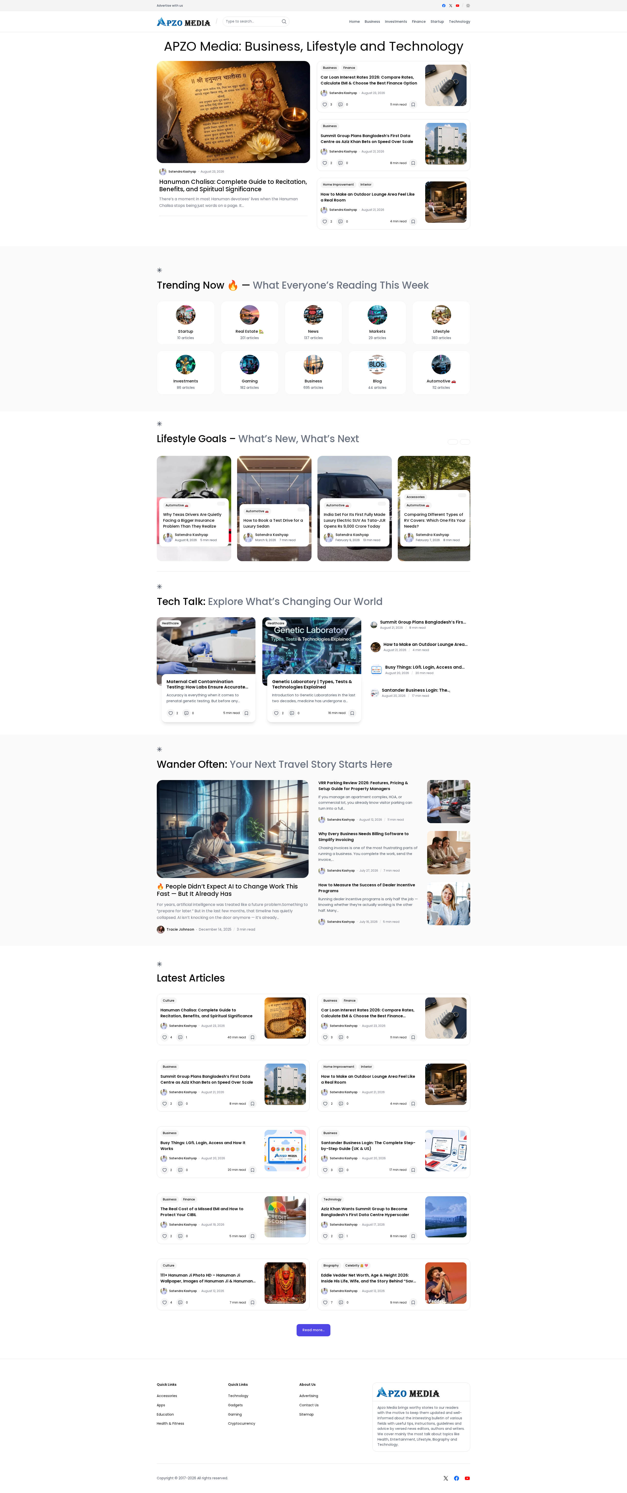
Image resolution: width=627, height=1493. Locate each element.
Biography (331, 1265)
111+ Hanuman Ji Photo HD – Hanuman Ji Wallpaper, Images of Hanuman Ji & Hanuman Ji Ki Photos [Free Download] (206, 1278)
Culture (168, 1000)
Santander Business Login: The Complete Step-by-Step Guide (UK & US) (421, 690)
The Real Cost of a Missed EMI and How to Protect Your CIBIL (201, 1212)
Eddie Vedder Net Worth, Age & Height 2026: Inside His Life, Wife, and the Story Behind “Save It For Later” (368, 1278)
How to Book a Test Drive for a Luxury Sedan (273, 523)
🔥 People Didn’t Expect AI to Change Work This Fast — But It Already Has (227, 890)
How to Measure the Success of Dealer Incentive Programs (366, 888)
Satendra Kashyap (182, 171)
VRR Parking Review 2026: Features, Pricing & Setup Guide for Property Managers (363, 786)
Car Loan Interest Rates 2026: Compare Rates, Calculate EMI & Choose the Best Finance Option (369, 80)
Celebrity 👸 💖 (356, 1265)
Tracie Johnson (180, 929)
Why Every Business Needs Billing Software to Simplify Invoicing (363, 836)
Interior (366, 184)
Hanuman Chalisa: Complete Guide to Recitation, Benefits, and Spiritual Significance (233, 185)
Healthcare (170, 623)
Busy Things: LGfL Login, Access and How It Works (423, 667)
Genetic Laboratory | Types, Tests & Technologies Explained (312, 684)
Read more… (313, 1329)
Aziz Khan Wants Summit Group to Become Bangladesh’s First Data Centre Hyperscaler (365, 1212)
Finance (349, 68)
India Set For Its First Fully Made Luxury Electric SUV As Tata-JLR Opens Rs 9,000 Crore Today (355, 520)
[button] (468, 5)
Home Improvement (338, 184)
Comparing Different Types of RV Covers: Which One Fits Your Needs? (435, 520)
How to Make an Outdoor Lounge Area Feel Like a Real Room (368, 197)
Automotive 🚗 (177, 505)
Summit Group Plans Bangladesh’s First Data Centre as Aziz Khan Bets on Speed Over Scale (367, 138)
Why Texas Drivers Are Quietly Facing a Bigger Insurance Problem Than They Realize (192, 520)
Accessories (416, 497)
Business (330, 68)
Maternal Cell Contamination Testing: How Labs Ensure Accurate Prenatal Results (206, 684)
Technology (332, 1199)
